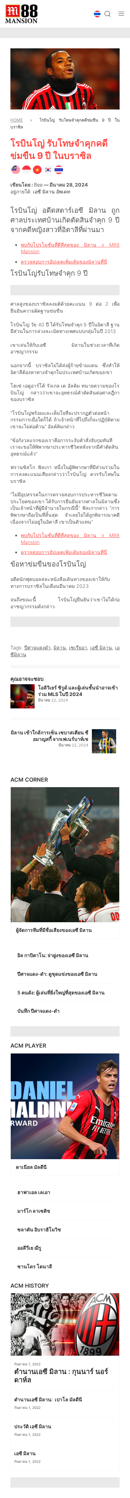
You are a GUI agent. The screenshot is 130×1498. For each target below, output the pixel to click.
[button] (97, 14)
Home (16, 120)
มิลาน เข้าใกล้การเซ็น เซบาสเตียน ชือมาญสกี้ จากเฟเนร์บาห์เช (49, 735)
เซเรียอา (78, 647)
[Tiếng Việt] (37, 169)
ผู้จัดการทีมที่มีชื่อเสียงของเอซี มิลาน (54, 930)
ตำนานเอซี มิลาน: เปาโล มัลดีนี (48, 1399)
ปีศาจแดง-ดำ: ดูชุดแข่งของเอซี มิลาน (57, 974)
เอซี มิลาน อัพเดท (51, 191)
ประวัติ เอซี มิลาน (33, 1426)
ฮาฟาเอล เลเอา (34, 1192)
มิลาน (59, 647)
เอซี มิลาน (101, 647)
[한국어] (48, 169)
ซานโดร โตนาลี (35, 1266)
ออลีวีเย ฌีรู (29, 1248)
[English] (15, 169)
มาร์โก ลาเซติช (34, 1211)
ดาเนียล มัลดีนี (32, 1167)
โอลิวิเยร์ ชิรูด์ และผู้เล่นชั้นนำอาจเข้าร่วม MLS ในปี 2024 (78, 691)
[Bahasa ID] (26, 169)
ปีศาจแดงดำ (37, 647)
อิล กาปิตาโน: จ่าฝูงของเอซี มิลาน (53, 955)
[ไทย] (58, 169)
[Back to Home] (21, 14)
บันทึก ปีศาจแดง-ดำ (39, 1011)
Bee (38, 185)
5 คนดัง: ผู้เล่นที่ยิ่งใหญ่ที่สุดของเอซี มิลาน (61, 992)
